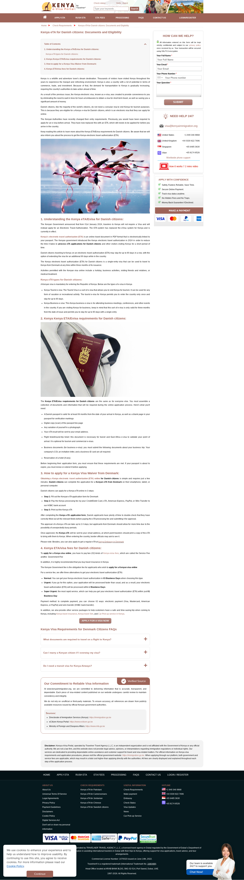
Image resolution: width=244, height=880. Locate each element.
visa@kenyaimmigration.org (181, 126)
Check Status (130, 803)
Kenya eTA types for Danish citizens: (62, 54)
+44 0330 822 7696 (191, 141)
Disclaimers (47, 811)
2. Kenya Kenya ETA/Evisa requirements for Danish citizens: (72, 59)
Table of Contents (52, 44)
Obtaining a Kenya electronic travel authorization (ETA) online (70, 478)
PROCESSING (118, 774)
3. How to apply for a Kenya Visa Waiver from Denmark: (70, 64)
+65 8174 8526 (193, 152)
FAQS (136, 774)
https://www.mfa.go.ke (95, 726)
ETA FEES (99, 774)
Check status (99, 3)
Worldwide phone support (178, 157)
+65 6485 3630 (193, 147)
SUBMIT (178, 102)
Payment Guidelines (51, 807)
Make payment (130, 794)
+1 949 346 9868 (192, 135)
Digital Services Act (51, 820)
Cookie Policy (48, 816)
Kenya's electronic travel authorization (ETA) (62, 237)
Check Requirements (62, 25)
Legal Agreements (50, 798)
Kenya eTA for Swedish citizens (95, 807)
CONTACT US (153, 774)
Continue (39, 874)
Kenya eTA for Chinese (91, 803)
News (126, 811)
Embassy (128, 798)
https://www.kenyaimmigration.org (67, 6)
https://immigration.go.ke (100, 717)
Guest (125, 3)
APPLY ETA (63, 774)
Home (44, 25)
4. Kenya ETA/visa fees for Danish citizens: (64, 69)
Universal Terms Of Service (54, 794)
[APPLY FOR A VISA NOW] (95, 621)
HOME (46, 774)
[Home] (45, 17)
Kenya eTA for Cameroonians (94, 794)
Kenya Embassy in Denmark (111, 542)
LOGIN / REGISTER (177, 774)
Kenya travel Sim (85, 614)
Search (134, 8)
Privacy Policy (48, 803)
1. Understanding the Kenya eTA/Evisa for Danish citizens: (71, 49)
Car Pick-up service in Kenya (111, 614)
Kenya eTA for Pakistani (91, 790)
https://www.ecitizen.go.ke (81, 722)
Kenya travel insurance (66, 614)
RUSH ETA (81, 774)
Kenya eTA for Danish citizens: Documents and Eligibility (103, 25)
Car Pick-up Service (133, 816)
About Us (46, 790)
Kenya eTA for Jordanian (92, 798)
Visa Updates (130, 807)
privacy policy (195, 45)
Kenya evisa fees (111, 553)
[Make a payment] (179, 215)
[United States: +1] (158, 78)
